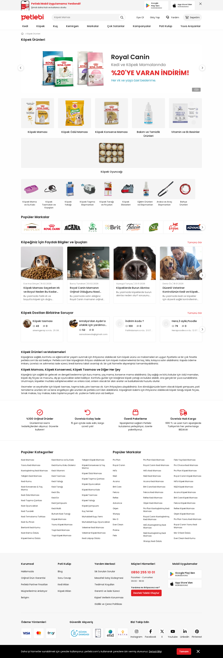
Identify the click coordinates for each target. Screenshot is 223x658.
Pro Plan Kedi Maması (154, 459)
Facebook (150, 636)
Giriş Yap (155, 17)
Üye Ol (140, 17)
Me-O (115, 519)
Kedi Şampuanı (59, 503)
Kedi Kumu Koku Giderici (64, 465)
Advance (117, 503)
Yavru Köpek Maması (62, 524)
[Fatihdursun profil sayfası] (120, 323)
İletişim (25, 597)
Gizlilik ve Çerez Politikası (108, 604)
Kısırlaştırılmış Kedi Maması (34, 470)
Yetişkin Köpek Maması (93, 459)
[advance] (193, 227)
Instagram (136, 636)
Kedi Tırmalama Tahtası (33, 516)
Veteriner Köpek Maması (94, 532)
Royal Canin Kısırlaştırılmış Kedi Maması (156, 518)
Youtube (173, 636)
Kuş (55, 26)
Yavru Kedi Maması (30, 465)
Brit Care (117, 486)
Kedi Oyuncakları (29, 505)
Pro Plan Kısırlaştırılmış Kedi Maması (156, 510)
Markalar (93, 26)
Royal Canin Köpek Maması (187, 476)
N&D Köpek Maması (183, 486)
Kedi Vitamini (58, 470)
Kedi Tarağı (57, 486)
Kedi (25, 26)
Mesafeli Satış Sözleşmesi (109, 578)
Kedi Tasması (58, 476)
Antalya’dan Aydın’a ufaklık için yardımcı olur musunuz (92, 323)
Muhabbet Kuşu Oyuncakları (96, 522)
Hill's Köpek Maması (183, 481)
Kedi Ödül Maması (30, 495)
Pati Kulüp (165, 26)
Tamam (184, 651)
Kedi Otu (56, 492)
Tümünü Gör (194, 242)
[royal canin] (50, 227)
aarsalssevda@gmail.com (93, 334)
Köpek (40, 26)
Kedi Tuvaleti (27, 511)
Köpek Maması (59, 519)
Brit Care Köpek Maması (186, 497)
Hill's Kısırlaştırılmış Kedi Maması (154, 526)
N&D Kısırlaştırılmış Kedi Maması (154, 534)
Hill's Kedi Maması (152, 470)
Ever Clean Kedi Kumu (184, 538)
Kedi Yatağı (57, 481)
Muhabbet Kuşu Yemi (92, 516)
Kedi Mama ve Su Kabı (63, 459)
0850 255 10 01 (143, 572)
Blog (60, 571)
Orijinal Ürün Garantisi (33, 578)
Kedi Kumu (26, 481)
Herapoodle (178, 330)
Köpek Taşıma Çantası (93, 478)
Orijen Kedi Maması (152, 503)
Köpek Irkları (64, 591)
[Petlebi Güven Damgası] (80, 633)
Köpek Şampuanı (90, 505)
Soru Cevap (64, 578)
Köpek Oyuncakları (91, 484)
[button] (202, 68)
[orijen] (172, 227)
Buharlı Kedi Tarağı (61, 513)
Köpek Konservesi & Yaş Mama (93, 466)
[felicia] (132, 227)
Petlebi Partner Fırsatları (34, 584)
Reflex (115, 497)
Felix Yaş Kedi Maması (185, 459)
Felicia (116, 492)
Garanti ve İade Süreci (107, 591)
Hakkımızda (27, 571)
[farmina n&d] (152, 227)
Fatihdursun (131, 330)
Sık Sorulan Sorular (105, 571)
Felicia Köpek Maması (184, 503)
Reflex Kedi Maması (152, 497)
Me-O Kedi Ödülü (182, 532)
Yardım (175, 17)
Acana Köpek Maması (185, 492)
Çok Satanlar (116, 26)
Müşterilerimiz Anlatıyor (34, 591)
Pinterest (197, 636)
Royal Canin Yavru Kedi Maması (185, 526)
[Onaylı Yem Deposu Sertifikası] (98, 633)
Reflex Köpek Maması (184, 508)
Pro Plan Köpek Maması (185, 470)
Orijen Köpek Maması (184, 513)
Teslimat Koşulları (104, 584)
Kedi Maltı (56, 508)
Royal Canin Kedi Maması (156, 465)
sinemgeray (39, 330)
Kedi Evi (55, 497)
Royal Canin (119, 465)
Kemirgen (72, 26)
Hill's (115, 470)
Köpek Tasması (89, 495)
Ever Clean (118, 524)
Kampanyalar (142, 26)
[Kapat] (200, 4)
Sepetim (195, 17)
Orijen (115, 508)
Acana (116, 481)
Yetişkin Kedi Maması (31, 476)
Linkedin (184, 636)
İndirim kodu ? (134, 321)
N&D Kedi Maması (152, 476)
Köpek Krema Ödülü (30, 538)
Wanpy (116, 513)
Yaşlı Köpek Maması (61, 535)
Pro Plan (116, 459)
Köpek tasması (43, 321)
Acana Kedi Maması (153, 481)
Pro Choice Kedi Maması (186, 465)
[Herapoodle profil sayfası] (166, 323)
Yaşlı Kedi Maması (61, 530)
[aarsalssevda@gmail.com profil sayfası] (73, 323)
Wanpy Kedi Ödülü (152, 541)
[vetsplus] (91, 227)
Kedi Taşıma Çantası (31, 500)
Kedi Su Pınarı (27, 522)
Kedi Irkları (63, 584)
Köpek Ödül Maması (92, 473)
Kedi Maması (27, 459)
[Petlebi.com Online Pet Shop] (32, 17)
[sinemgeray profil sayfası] (27, 323)
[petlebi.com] (22, 33)
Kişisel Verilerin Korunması (109, 597)
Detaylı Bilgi (155, 651)
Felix (115, 535)
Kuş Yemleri (87, 511)
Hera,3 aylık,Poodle (184, 321)
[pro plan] (30, 227)
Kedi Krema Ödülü (30, 532)
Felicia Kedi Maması (153, 492)
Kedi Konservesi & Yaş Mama (31, 488)
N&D (115, 476)
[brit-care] (111, 227)
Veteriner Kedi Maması (93, 527)
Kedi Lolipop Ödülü (91, 538)
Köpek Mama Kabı (91, 489)
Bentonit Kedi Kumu (30, 527)
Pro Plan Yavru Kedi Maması (187, 519)
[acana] (71, 227)
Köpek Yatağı (88, 500)
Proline (116, 530)
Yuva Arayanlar (191, 26)
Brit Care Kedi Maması (154, 486)
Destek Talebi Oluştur (146, 593)
